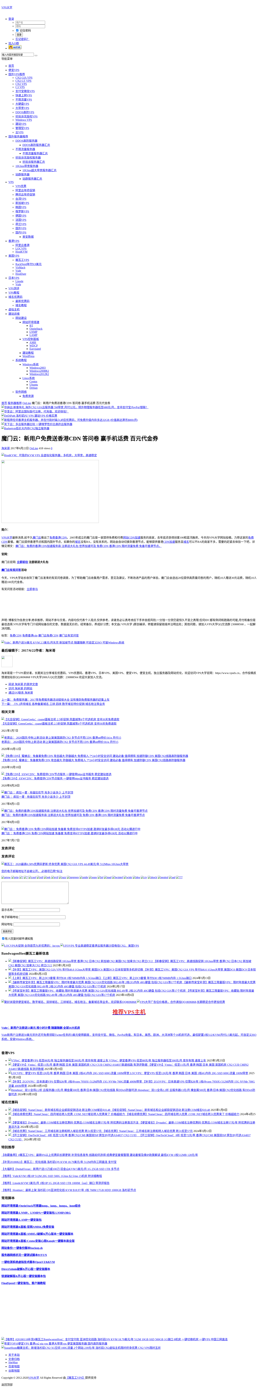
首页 (11, 65)
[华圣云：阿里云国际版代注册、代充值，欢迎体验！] (35, 411)
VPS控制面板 (30, 339)
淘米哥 (5, 448)
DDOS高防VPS (24, 112)
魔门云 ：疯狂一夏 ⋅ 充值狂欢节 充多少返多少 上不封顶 (35, 796)
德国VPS (20, 215)
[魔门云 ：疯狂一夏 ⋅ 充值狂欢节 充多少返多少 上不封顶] (37, 792)
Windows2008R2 (39, 370)
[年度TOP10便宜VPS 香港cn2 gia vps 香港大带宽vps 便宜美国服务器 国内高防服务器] (54, 1343)
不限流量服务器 (25, 149)
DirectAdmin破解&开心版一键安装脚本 (25, 1269)
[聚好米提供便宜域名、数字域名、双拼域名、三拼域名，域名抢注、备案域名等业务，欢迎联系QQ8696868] (69, 1001)
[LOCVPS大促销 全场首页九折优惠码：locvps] (30, 945)
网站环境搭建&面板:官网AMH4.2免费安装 (27, 1226)
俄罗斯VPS (22, 211)
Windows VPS (23, 119)
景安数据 (28, 236)
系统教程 (21, 360)
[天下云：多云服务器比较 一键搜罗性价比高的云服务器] (36, 424)
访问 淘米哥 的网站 (20, 688)
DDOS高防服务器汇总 (36, 144)
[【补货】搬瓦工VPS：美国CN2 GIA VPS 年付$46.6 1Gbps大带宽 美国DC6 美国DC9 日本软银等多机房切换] (76, 969)
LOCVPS (21, 248)
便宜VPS (13, 70)
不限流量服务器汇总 (35, 153)
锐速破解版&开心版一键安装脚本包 (23, 1276)
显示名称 (7, 909)
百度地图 (14, 1366)
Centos (33, 381)
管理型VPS (22, 128)
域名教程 (21, 305)
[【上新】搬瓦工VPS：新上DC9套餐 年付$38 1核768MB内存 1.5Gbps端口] (55, 978)
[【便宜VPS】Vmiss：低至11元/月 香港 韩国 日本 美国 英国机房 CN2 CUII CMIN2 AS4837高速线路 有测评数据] (78, 1064)
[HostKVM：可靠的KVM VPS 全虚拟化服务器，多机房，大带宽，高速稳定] (49, 455)
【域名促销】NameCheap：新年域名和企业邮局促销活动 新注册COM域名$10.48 (160, 1109)
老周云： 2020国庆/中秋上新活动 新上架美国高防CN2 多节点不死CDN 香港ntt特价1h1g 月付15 (59, 741)
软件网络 (21, 391)
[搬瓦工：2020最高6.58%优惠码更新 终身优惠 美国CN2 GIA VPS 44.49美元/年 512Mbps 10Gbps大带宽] (64, 864)
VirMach (20, 267)
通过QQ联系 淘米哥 (20, 692)
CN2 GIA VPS (23, 77)
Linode (19, 281)
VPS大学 (6, 7)
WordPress (28, 356)
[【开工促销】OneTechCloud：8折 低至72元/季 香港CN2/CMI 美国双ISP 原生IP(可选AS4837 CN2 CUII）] (73, 1135)
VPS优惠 (20, 186)
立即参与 (32, 589)
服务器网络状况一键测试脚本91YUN (24, 1254)
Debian (33, 387)
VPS (11, 182)
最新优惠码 (22, 301)
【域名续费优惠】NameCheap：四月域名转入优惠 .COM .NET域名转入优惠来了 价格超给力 (182, 1114)
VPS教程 (13, 292)
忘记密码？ (22, 39)
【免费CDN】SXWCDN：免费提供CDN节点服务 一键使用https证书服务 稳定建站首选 (55, 778)
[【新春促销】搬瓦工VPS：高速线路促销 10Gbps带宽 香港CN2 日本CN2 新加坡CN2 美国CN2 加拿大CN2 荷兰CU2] (80, 961)
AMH (32, 342)
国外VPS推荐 (16, 74)
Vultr (18, 270)
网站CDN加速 (131, 537)
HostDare (20, 273)
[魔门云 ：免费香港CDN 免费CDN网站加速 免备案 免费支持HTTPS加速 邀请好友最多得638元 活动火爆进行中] (70, 829)
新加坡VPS (22, 203)
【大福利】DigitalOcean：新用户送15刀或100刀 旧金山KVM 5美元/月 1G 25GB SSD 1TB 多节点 (60, 1169)
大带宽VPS (22, 108)
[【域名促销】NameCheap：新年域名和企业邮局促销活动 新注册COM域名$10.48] (59, 1109)
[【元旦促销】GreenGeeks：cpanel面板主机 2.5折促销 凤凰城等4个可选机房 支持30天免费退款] (60, 719)
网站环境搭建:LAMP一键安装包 (21, 1219)
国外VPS (20, 228)
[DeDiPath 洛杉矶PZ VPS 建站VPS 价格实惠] (29, 415)
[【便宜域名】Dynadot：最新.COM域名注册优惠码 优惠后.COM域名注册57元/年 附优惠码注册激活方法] (73, 1122)
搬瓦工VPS (22, 259)
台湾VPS (20, 198)
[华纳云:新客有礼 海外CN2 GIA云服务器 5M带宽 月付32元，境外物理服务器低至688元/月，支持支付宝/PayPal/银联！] (74, 407)
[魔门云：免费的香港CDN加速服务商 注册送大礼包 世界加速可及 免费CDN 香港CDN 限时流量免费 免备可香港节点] (74, 810)
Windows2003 (37, 367)
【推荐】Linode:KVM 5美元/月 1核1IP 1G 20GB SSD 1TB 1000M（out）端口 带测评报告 (55, 1183)
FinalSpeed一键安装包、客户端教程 (23, 1283)
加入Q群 (13, 43)
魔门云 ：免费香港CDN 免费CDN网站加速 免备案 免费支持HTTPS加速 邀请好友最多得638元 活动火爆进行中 (69, 833)
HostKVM (21, 251)
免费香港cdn (30, 635)
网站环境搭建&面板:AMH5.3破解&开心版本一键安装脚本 (37, 1233)
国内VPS (20, 232)
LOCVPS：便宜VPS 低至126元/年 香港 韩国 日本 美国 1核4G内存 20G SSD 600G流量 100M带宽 (189, 1073)
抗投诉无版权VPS (26, 116)
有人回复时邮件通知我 (19, 938)
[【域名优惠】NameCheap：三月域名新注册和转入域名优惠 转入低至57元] (55, 1131)
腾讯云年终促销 (25, 194)
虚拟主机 (14, 309)
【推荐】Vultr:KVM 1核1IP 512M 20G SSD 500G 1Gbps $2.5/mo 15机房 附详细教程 (51, 1176)
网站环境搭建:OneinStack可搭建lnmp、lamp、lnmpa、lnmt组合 (41, 1205)
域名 (78, 541)
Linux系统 (28, 378)
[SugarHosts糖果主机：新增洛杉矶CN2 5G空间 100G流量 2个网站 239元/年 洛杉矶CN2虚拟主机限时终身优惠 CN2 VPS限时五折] (81, 1347)
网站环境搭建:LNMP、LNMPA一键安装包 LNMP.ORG (36, 1212)
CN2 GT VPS (23, 80)
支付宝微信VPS (25, 91)
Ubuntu (33, 384)
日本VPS (13, 277)
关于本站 (14, 1354)
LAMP (33, 335)
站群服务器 (22, 174)
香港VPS (13, 240)
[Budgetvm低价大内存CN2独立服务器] (25, 428)
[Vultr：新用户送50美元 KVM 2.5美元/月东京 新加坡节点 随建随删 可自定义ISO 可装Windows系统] (62, 642)
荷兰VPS (20, 224)
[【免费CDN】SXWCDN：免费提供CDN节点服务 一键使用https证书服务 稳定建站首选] (56, 774)
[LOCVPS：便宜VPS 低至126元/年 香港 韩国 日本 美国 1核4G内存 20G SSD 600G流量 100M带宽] (69, 1073)
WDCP (33, 345)
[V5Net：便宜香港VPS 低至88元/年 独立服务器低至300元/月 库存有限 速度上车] (58, 1060)
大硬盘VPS (22, 103)
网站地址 (7, 924)
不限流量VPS (23, 99)
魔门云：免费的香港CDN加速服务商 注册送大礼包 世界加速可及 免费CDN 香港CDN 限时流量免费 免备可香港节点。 (88, 546)
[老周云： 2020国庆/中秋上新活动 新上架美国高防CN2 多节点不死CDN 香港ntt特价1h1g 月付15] (61, 737)
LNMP (33, 331)
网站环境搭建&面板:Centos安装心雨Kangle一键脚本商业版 (38, 1240)
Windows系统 (30, 364)
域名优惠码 (15, 296)
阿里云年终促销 (25, 190)
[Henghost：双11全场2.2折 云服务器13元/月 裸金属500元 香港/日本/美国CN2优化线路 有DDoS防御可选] (73, 1090)
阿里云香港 (22, 245)
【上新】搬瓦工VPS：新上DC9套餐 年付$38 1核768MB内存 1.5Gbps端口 (147, 978)
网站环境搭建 (30, 322)
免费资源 (28, 396)
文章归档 (14, 1359)
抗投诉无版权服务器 (28, 157)
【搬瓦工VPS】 (75, 1377)
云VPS (19, 132)
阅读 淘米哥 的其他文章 (23, 684)
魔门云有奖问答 (11, 569)
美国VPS (13, 255)
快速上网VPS (23, 95)
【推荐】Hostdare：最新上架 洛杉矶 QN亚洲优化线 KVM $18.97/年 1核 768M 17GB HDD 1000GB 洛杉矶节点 (68, 1190)
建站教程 (28, 352)
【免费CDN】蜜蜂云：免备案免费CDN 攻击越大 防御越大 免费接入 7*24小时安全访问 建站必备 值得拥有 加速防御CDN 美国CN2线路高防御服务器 (93, 760)
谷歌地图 (14, 1370)
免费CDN (16, 635)
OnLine (26, 403)
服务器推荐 (15, 403)
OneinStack (35, 328)
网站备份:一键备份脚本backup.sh (22, 1247)
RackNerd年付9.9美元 (28, 264)
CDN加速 (169, 541)
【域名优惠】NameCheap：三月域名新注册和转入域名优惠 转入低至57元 (147, 1131)
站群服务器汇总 (32, 178)
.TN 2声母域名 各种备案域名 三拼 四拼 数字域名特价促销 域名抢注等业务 (53, 703)
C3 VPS (20, 87)
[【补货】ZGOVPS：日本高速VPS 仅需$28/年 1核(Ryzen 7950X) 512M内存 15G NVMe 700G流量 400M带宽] (75, 1081)
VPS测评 (13, 288)
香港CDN (61, 537)
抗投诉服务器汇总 (33, 161)
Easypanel (35, 348)
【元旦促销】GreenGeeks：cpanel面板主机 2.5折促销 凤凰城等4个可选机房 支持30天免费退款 (59, 723)
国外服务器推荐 (18, 136)
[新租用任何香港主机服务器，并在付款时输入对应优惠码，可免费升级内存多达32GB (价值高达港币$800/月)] (69, 419)
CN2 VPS (21, 83)
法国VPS (20, 219)
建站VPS (20, 123)
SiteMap (13, 1362)
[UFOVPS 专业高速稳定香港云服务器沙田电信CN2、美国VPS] (99, 945)
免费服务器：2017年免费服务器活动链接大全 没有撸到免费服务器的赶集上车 (55, 699)
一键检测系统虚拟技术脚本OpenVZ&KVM (28, 1262)
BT (31, 325)
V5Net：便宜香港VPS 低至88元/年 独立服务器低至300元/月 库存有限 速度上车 (157, 1060)
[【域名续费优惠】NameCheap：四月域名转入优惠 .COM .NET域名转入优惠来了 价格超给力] (67, 1114)
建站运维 (14, 313)
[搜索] (36, 55)
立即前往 (22, 562)
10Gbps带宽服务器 (26, 166)
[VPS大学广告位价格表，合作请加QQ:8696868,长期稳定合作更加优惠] (181, 1001)
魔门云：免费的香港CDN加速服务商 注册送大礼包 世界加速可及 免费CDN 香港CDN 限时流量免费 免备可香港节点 (73, 815)
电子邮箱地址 (9, 917)
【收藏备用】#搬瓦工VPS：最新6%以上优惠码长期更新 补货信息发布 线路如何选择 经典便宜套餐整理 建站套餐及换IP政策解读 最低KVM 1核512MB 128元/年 (99, 1154)
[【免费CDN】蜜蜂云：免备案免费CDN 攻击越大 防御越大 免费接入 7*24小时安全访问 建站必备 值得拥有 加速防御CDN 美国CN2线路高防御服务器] (94, 755)
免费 (52, 537)
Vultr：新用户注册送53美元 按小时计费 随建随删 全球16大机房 (40, 1027)
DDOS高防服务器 (26, 140)
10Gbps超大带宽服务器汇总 (39, 170)
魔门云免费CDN (48, 635)
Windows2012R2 (39, 374)
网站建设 (21, 317)
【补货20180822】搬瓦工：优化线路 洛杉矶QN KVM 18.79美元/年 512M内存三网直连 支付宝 (59, 1161)
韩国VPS (20, 207)
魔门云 (37, 537)
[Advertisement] (106, 1312)
